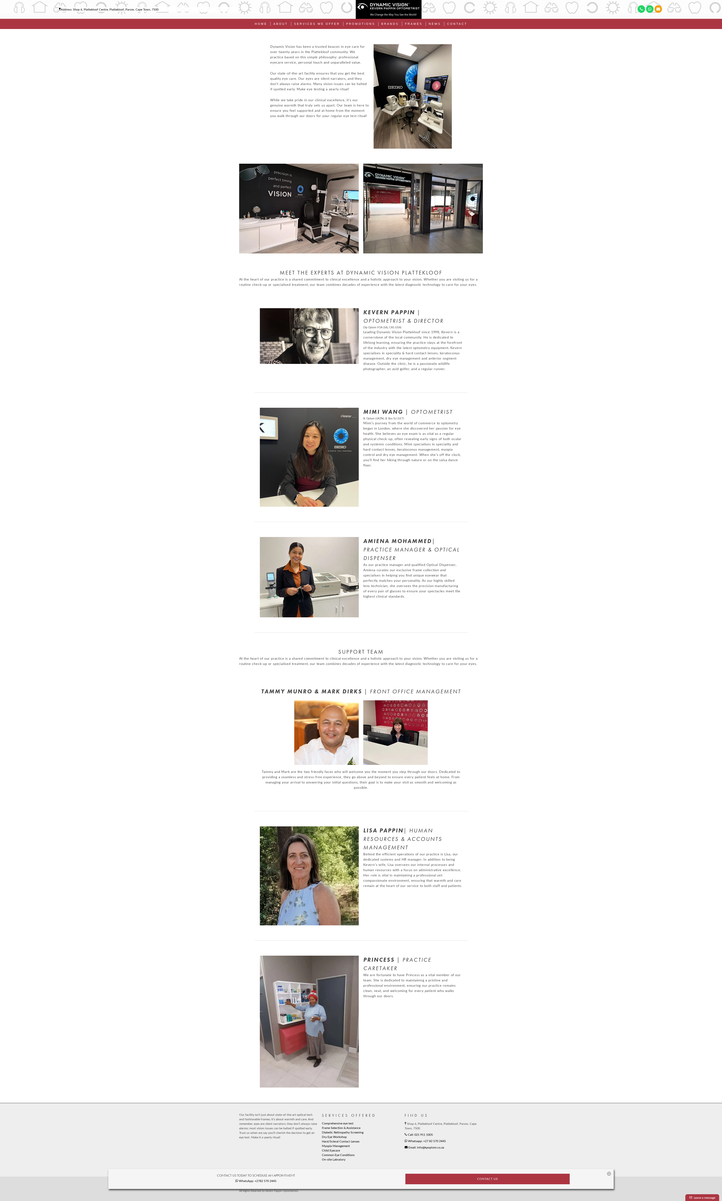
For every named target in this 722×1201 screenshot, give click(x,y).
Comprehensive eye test (337, 1123)
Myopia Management (336, 1146)
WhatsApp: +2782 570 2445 (257, 1181)
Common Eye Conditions (338, 1155)
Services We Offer (317, 23)
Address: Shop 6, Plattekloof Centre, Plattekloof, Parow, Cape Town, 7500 (110, 9)
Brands (390, 23)
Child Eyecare (331, 1150)
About (280, 23)
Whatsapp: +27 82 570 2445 (426, 1141)
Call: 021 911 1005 (420, 1134)
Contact (457, 23)
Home (261, 23)
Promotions (360, 23)
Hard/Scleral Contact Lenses (340, 1141)
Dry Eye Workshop (334, 1137)
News (435, 23)
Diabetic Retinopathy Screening (342, 1132)
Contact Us (487, 1178)
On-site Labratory (333, 1159)
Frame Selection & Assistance (341, 1128)
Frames (413, 23)
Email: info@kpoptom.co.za (426, 1147)
